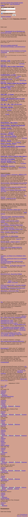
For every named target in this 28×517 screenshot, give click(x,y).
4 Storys (3, 432)
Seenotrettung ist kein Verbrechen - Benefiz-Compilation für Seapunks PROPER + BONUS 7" (13, 328)
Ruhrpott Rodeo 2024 (20, 317)
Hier (2, 302)
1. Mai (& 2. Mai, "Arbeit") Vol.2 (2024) (14, 316)
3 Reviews (3, 392)
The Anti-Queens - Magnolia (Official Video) (12, 225)
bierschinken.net (23, 514)
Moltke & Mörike (5, 445)
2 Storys (3, 413)
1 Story (2, 451)
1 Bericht (3, 458)
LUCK (13, 135)
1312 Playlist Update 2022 (15, 334)
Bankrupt (3, 453)
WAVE (10, 281)
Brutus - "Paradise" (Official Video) (9, 232)
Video (6, 385)
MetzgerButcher (5, 480)
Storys (4, 2)
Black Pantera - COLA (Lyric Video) (10, 290)
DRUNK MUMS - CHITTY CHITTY (10, 241)
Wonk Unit (3, 386)
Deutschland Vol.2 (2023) (7, 321)
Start (2, 2)
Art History (23, 163)
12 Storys (3, 403)
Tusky (2, 437)
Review (17, 77)
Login (11, 4)
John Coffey (4, 407)
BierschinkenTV (5, 348)
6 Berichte (3, 420)
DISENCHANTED (9, 227)
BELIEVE (11, 132)
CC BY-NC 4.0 (21, 370)
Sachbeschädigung (9, 86)
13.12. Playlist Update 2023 (7, 335)
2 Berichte (3, 467)
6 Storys (3, 439)
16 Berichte (3, 400)
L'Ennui (19, 76)
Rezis (12, 2)
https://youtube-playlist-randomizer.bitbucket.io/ (12, 341)
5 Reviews (3, 402)
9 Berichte (3, 411)
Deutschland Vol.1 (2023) (7, 320)
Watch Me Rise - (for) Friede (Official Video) (12, 229)
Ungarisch (18, 142)
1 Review (3, 449)
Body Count (4, 490)
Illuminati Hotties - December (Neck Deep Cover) (13, 288)
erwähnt (7, 114)
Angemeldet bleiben (8, 13)
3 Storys (3, 444)
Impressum (19, 515)
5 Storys (3, 421)
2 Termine (3, 404)
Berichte (9, 2)
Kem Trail (3, 425)
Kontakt (21, 2)
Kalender (16, 2)
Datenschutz (24, 515)
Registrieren (16, 4)
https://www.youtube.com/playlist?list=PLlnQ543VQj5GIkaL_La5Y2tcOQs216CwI (13, 46)
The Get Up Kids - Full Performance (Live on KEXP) (14, 183)
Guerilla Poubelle (5, 498)
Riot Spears (3, 416)
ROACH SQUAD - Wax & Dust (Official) (11, 274)
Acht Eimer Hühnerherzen (7, 396)
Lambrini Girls (4, 472)
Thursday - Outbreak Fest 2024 (8, 198)
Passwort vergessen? (6, 16)
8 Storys (3, 460)
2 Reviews (3, 431)
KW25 (9, 88)
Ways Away (4, 463)
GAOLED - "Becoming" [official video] (11, 209)
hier (6, 56)
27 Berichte (3, 390)
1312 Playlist (22, 330)
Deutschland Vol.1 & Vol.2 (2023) (9, 323)
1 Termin (3, 423)
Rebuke (2, 441)
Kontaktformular (5, 362)
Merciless (9, 110)
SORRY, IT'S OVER (12, 282)
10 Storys (3, 393)
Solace (6, 223)
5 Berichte (3, 442)
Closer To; (18, 239)
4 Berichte (3, 438)
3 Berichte (3, 430)
